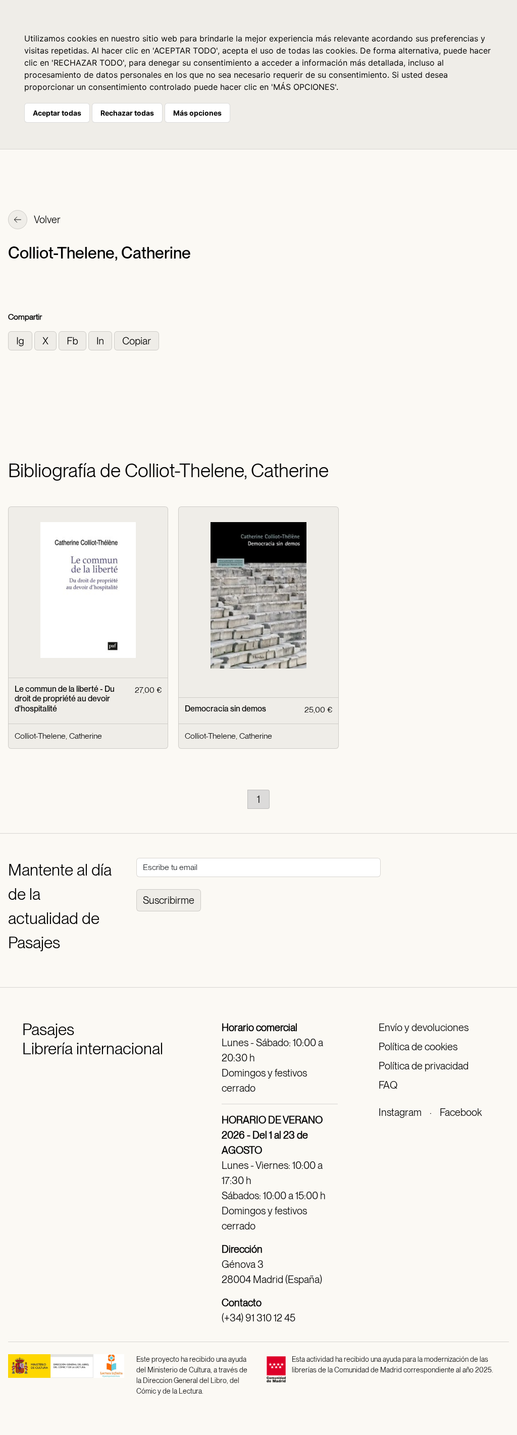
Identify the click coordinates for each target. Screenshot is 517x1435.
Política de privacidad (424, 1066)
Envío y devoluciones (424, 1027)
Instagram (400, 1112)
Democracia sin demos (225, 708)
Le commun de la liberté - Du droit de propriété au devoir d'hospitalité (65, 698)
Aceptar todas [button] (57, 113)
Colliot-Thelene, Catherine (58, 736)
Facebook (461, 1112)
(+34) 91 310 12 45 (258, 1318)
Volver (46, 220)
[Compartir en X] (46, 340)
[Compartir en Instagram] (21, 340)
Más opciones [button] (197, 113)
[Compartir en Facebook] (73, 340)
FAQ (388, 1085)
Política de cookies (418, 1047)
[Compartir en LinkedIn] (101, 340)
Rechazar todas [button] (127, 113)
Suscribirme (168, 900)
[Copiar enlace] (136, 340)
